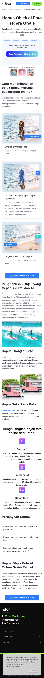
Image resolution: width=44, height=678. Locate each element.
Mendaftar (37, 3)
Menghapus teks (8, 410)
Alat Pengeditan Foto (16, 9)
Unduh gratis (23, 3)
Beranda (4, 9)
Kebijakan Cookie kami (13, 666)
